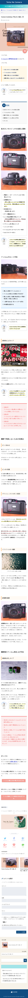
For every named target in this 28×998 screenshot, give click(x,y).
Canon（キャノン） (6, 853)
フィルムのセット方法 (8, 112)
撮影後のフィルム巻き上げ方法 (11, 118)
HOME (15, 992)
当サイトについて (7, 970)
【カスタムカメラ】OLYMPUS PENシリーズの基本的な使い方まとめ (13, 979)
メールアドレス (6, 904)
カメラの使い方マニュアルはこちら (14, 6)
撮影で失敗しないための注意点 (11, 115)
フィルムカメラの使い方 (18, 853)
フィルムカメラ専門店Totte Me (9, 58)
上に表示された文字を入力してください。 (13, 925)
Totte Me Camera (14, 2)
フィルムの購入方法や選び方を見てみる (13, 780)
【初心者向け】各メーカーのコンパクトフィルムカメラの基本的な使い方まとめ (13, 974)
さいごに (5, 120)
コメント (4, 886)
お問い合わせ (13, 761)
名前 (3, 897)
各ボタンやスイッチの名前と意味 (11, 109)
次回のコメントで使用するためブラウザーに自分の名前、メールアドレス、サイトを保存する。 (15, 918)
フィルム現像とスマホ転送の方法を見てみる (14, 797)
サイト (3, 911)
